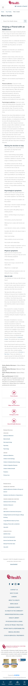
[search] (12, 21)
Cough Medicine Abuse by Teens (11, 520)
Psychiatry (6, 445)
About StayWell (13, 564)
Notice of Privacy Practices (14, 625)
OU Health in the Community (14, 611)
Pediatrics (6, 472)
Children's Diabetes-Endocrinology (12, 462)
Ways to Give (14, 593)
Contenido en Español (21, 6)
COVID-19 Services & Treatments (14, 635)
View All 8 (6, 547)
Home (2, 11)
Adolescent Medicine (8, 435)
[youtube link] (18, 584)
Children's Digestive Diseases (10, 465)
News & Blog (14, 603)
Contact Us (14, 589)
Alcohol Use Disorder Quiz (10, 540)
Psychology (6, 448)
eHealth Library (14, 618)
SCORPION (16, 675)
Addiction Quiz (7, 534)
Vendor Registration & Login (14, 614)
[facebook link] (9, 584)
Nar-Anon (7, 354)
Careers (14, 596)
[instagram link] (15, 584)
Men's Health (16, 11)
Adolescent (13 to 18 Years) (10, 501)
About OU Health (14, 600)
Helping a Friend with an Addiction (12, 524)
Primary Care (7, 475)
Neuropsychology (8, 442)
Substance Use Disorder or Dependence (13, 495)
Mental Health (7, 439)
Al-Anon (21, 352)
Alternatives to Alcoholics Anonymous (12, 511)
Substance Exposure (8, 505)
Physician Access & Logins (14, 621)
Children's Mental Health (9, 468)
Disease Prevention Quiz (9, 543)
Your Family (8, 11)
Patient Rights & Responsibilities (14, 628)
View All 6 (6, 527)
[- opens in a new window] (14, 646)
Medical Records (14, 632)
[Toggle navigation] (3, 7)
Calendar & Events (14, 607)
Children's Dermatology (9, 458)
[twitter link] (12, 584)
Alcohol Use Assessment (9, 537)
